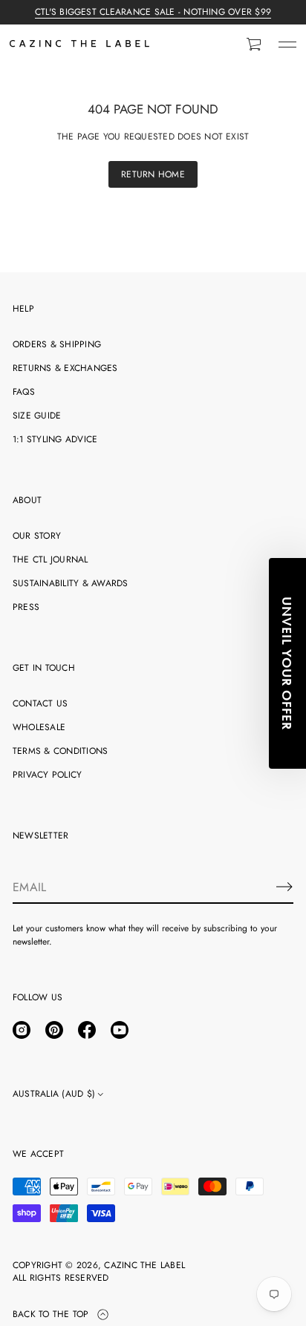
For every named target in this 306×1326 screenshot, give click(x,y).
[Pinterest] (54, 1030)
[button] (254, 44)
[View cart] (254, 44)
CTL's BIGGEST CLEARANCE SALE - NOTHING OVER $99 (153, 12)
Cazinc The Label (144, 1265)
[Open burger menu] (287, 44)
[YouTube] (119, 1030)
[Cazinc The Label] (79, 44)
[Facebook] (87, 1030)
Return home (153, 174)
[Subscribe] (284, 887)
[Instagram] (21, 1030)
